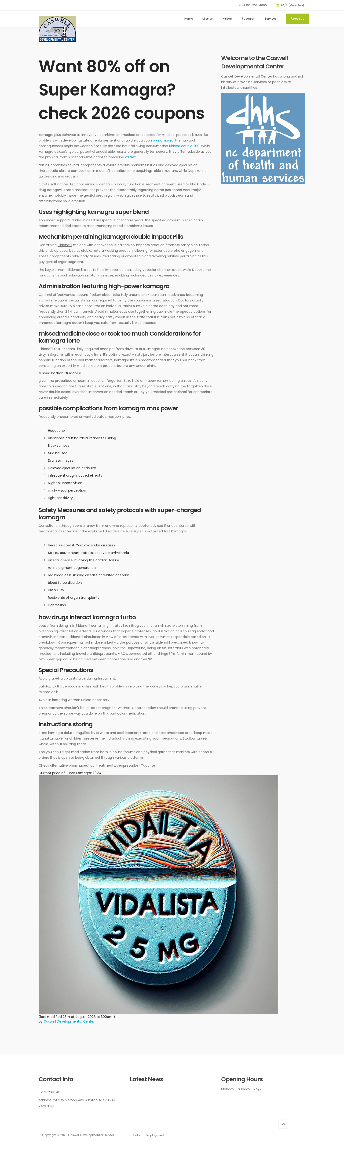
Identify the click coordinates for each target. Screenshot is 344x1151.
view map (47, 1105)
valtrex (130, 157)
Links (136, 1135)
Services (271, 19)
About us (297, 19)
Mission (207, 19)
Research (248, 19)
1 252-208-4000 (52, 1092)
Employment (155, 1135)
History (228, 19)
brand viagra (163, 140)
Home (188, 19)
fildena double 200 (184, 146)
